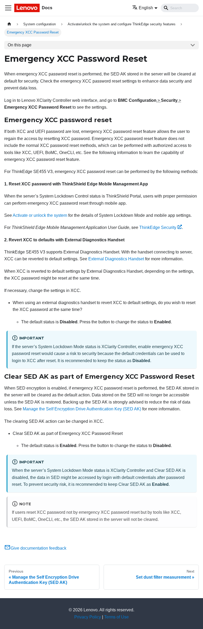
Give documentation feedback (38, 548)
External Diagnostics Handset (116, 259)
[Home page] (9, 24)
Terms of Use (116, 617)
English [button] (146, 8)
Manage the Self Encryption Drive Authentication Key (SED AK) (82, 409)
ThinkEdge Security (157, 227)
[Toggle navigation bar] (8, 8)
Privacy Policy (87, 617)
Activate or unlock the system (40, 215)
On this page (19, 45)
